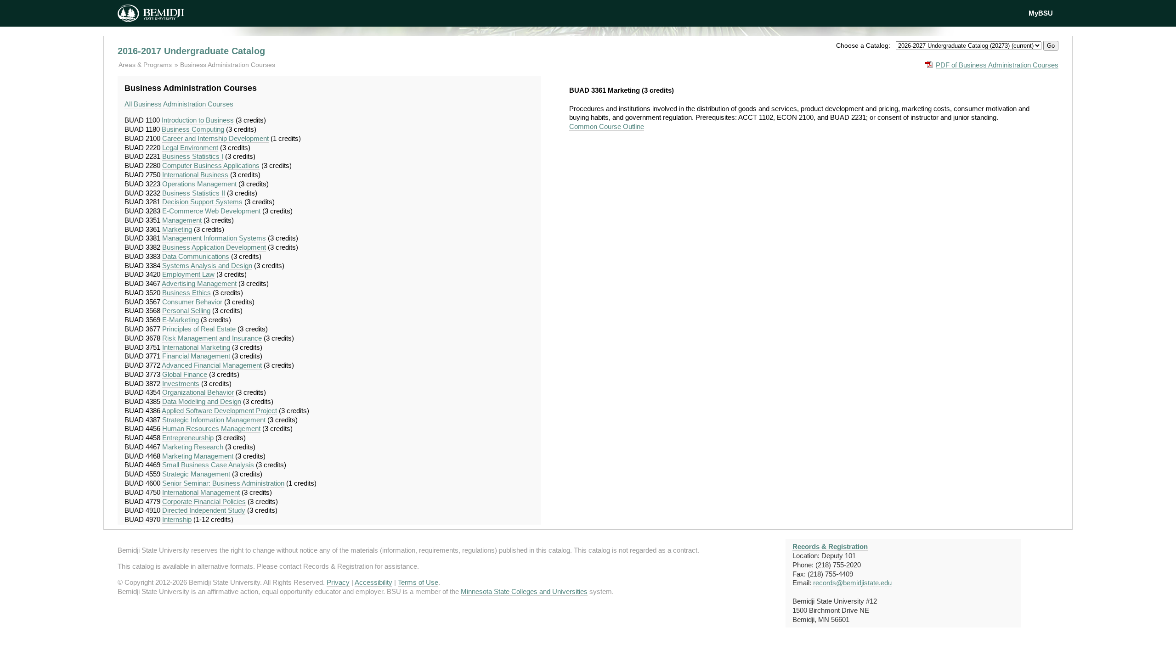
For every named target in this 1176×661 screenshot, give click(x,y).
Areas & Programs (146, 64)
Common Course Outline (606, 126)
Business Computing (193, 129)
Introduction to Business (198, 120)
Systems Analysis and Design (207, 265)
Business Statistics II (193, 193)
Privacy (338, 582)
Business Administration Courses (227, 64)
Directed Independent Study (203, 510)
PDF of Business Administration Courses (997, 65)
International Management (201, 492)
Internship (177, 519)
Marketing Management (197, 456)
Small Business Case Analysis (208, 465)
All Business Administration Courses (178, 104)
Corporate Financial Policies (204, 501)
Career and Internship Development (215, 138)
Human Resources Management (211, 428)
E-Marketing (180, 320)
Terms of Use (418, 582)
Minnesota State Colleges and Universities (524, 591)
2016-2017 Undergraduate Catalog (191, 51)
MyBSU (1041, 13)
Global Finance (184, 374)
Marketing (177, 229)
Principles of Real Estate (199, 329)
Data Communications (195, 256)
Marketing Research (192, 447)
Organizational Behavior (198, 392)
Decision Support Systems (202, 202)
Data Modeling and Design (201, 401)
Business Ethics (186, 293)
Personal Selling (186, 310)
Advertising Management (199, 283)
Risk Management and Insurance (212, 338)
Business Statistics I (192, 156)
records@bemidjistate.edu (852, 583)
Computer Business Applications (211, 165)
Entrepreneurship (188, 438)
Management (182, 220)
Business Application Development (214, 247)
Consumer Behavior (192, 302)
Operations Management (199, 184)
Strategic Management (196, 474)
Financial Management (196, 356)
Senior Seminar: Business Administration (223, 483)
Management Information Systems (214, 238)
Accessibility (373, 582)
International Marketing (196, 347)
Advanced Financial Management (212, 365)
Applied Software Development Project (219, 411)
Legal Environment (190, 147)
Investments (180, 383)
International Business (195, 175)
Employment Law (188, 274)
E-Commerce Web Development (211, 211)
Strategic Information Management (214, 420)
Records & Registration (830, 546)
